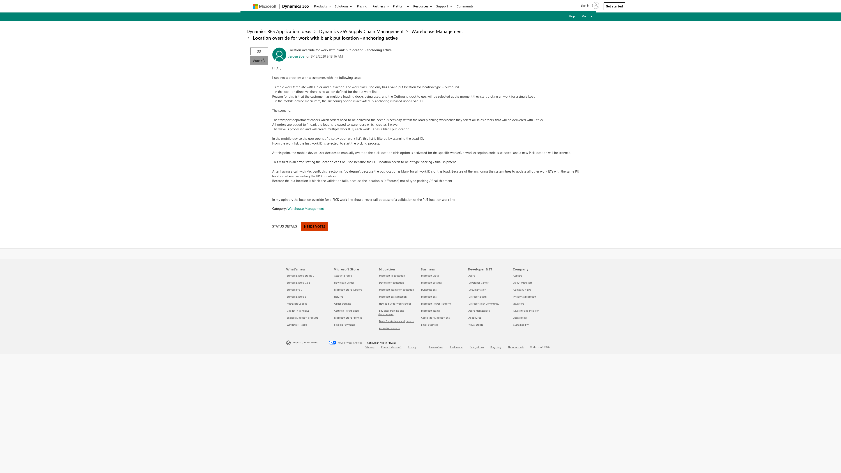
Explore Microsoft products (302, 317)
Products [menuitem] (320, 6)
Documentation (477, 289)
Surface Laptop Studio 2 (300, 275)
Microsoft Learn (477, 296)
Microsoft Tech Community (483, 303)
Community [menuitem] (465, 6)
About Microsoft (522, 282)
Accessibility (520, 317)
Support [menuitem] (442, 6)
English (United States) (305, 342)
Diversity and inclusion (526, 310)
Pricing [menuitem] (362, 6)
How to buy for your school (395, 303)
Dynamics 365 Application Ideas (279, 31)
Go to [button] (586, 16)
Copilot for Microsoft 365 (435, 317)
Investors (518, 303)
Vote (257, 60)
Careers (517, 275)
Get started (614, 6)
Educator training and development (391, 312)
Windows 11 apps (297, 324)
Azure (471, 275)
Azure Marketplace (479, 310)
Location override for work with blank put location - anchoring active (325, 38)
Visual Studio (475, 324)
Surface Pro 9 (294, 289)
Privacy (412, 347)
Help (572, 16)
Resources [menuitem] (420, 6)
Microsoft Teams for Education (396, 289)
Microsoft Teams (430, 310)
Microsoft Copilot (297, 303)
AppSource (474, 317)
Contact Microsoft (391, 347)
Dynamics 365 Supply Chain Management (361, 31)
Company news (522, 289)
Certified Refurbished (346, 310)
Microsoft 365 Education (393, 296)
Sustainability (521, 324)
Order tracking (342, 303)
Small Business (429, 324)
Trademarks (456, 347)
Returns (338, 296)
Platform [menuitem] (399, 6)
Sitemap (370, 347)
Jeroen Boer (297, 56)
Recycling (495, 347)
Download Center (344, 282)
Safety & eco (477, 347)
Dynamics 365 (295, 6)
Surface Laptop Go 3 (298, 282)
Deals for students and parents (396, 321)
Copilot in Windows (298, 310)
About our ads (516, 347)
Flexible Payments (344, 324)
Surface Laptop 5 (296, 296)
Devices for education (391, 282)
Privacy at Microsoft (524, 296)
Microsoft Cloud (430, 275)
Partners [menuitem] (379, 6)
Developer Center (478, 282)
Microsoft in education (392, 275)
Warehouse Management (437, 31)
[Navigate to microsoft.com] (264, 6)
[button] (589, 5)
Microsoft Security (431, 282)
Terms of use (436, 347)
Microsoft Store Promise (348, 317)
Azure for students (389, 328)
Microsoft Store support (348, 289)
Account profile (343, 275)
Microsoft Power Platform (436, 303)
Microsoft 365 (429, 296)
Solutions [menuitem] (341, 6)
